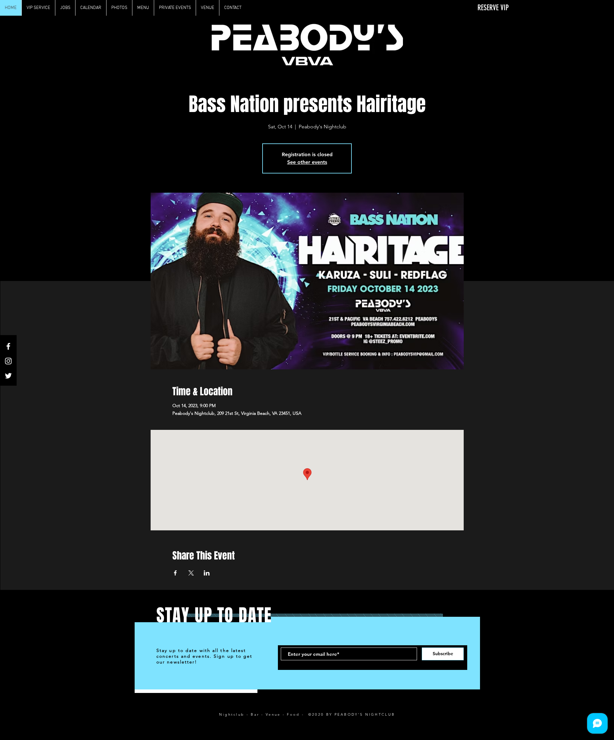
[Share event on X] (191, 572)
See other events (307, 162)
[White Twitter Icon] (8, 375)
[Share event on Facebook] (175, 572)
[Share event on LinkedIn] (207, 572)
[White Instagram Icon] (8, 361)
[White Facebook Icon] (8, 346)
